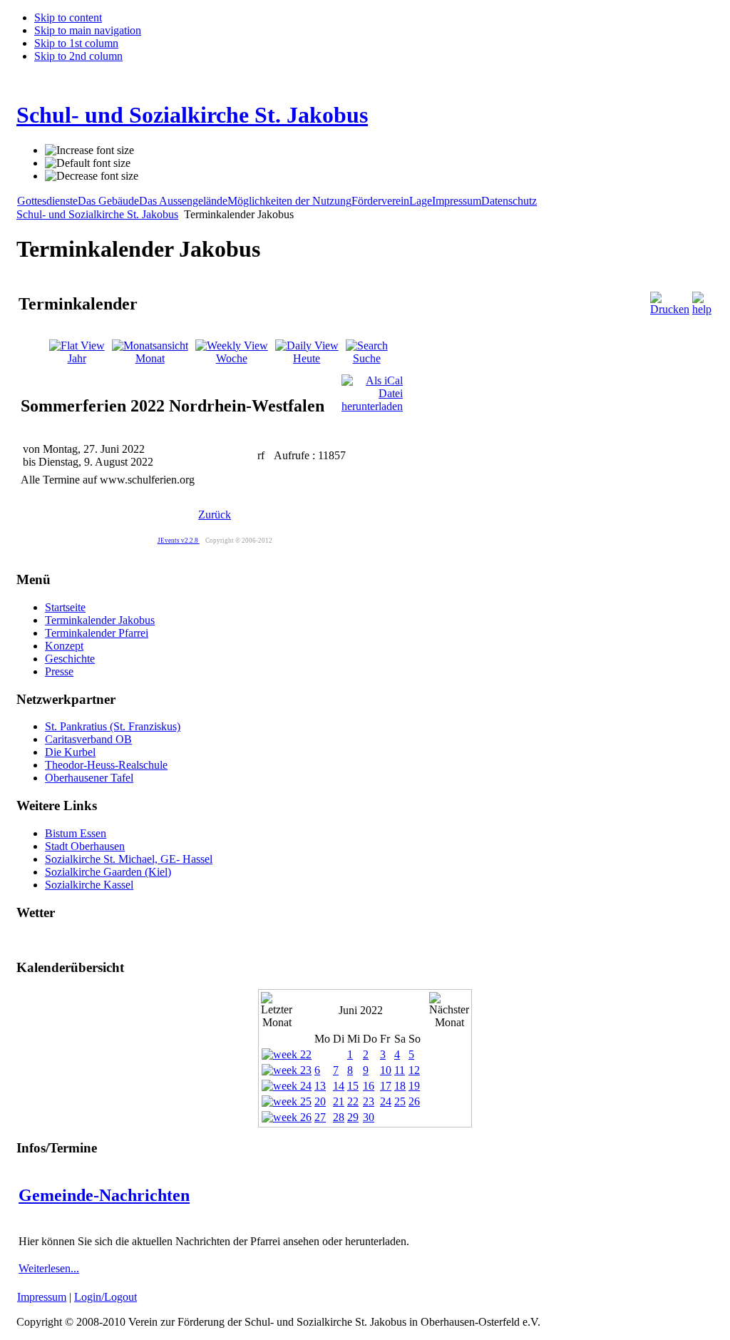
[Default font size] (87, 163)
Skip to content (68, 17)
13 (320, 1086)
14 (338, 1086)
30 (368, 1117)
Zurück (214, 514)
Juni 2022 (361, 1010)
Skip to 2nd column (78, 56)
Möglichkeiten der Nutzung (289, 201)
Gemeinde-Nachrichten (104, 1195)
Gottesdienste (47, 201)
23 (368, 1101)
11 (399, 1070)
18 (400, 1086)
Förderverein (380, 201)
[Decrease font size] (91, 176)
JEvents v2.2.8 (179, 540)
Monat (150, 358)
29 (353, 1117)
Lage (420, 201)
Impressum (456, 201)
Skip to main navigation (87, 30)
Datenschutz (509, 201)
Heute (306, 358)
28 (338, 1117)
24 (385, 1101)
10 (385, 1070)
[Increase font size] (89, 150)
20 (320, 1101)
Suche (367, 358)
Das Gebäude (108, 201)
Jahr (77, 358)
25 (400, 1101)
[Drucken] (669, 309)
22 (353, 1101)
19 (414, 1086)
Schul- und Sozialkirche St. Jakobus (97, 214)
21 (338, 1101)
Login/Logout (105, 1297)
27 (320, 1117)
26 (414, 1101)
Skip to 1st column (76, 43)
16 (368, 1086)
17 (385, 1086)
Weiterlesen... (49, 1268)
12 (414, 1070)
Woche (231, 358)
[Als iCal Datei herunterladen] (372, 390)
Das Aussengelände (183, 201)
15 (353, 1086)
